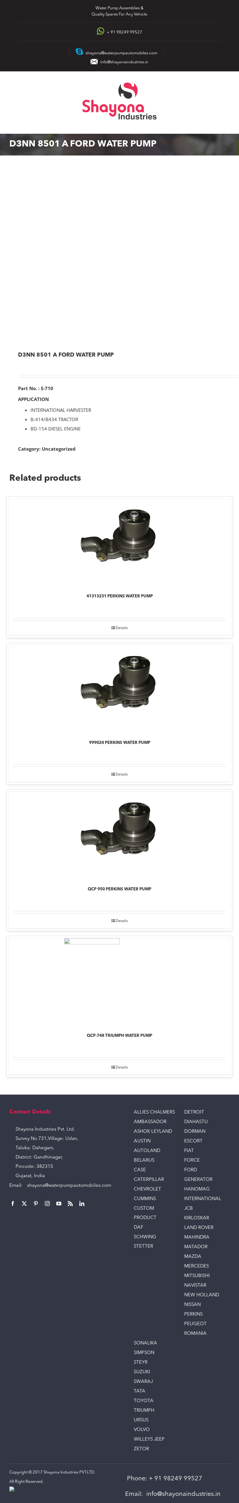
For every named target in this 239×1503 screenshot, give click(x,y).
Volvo (142, 1430)
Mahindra (196, 1237)
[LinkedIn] (81, 1203)
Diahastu (196, 1122)
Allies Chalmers (154, 1112)
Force (192, 1160)
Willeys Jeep (149, 1439)
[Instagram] (47, 1203)
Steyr (141, 1362)
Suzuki (142, 1372)
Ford (190, 1170)
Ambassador (150, 1122)
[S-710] (119, 254)
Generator (198, 1179)
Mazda (192, 1256)
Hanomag (197, 1189)
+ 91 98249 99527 (175, 1479)
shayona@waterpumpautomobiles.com (69, 1185)
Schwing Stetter (145, 1242)
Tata (139, 1391)
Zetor (141, 1449)
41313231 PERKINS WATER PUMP (120, 596)
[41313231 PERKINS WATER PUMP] (119, 542)
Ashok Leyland (153, 1131)
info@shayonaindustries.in (124, 62)
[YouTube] (58, 1203)
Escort (193, 1141)
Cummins (145, 1199)
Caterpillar (149, 1179)
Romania (195, 1333)
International (202, 1199)
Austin (142, 1141)
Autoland (147, 1151)
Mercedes (196, 1266)
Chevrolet (147, 1189)
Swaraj (143, 1381)
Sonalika (145, 1343)
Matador (196, 1247)
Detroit (194, 1112)
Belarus (144, 1160)
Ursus (141, 1420)
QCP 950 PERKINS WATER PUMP (119, 889)
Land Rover (198, 1228)
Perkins (193, 1314)
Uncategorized (59, 449)
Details (122, 627)
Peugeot (195, 1324)
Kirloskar (196, 1218)
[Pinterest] (35, 1203)
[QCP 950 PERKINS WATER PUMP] (119, 835)
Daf (138, 1227)
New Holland (201, 1295)
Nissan (192, 1305)
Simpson (144, 1353)
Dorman (194, 1131)
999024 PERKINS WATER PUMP (119, 743)
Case (140, 1170)
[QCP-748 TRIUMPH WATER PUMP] (119, 981)
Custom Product (145, 1213)
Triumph (144, 1410)
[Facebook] (12, 1203)
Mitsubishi (197, 1276)
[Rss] (70, 1203)
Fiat (189, 1151)
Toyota (143, 1401)
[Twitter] (24, 1203)
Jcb (188, 1208)
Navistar (195, 1285)
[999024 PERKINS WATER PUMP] (119, 688)
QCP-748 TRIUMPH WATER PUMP (119, 1036)
